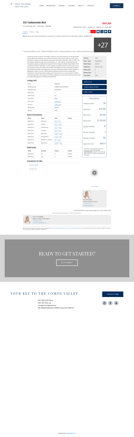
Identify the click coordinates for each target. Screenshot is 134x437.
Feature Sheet (33, 165)
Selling (71, 6)
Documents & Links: (35, 161)
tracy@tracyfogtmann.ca (88, 205)
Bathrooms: (31, 147)
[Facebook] (110, 303)
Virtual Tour (33, 169)
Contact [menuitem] (90, 6)
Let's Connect (67, 263)
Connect (116, 6)
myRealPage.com (71, 433)
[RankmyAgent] (116, 303)
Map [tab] (37, 31)
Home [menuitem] (42, 6)
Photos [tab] (31, 31)
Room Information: (34, 114)
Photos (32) (88, 82)
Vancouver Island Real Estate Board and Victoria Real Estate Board (67, 228)
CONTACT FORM (113, 294)
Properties (50, 6)
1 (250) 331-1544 (87, 204)
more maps (94, 186)
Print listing (88, 92)
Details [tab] (25, 31)
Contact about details (91, 87)
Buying (61, 6)
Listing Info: (32, 80)
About (80, 6)
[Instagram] (104, 303)
